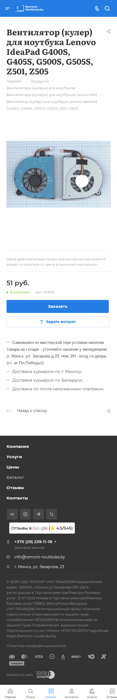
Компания (18, 446)
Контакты (17, 498)
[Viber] (51, 514)
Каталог (15, 477)
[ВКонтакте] (12, 514)
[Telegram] (38, 514)
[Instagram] (25, 514)
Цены (13, 467)
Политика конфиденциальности (36, 646)
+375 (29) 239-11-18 (33, 541)
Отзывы (15, 487)
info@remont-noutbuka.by (39, 557)
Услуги (14, 456)
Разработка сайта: (20, 675)
